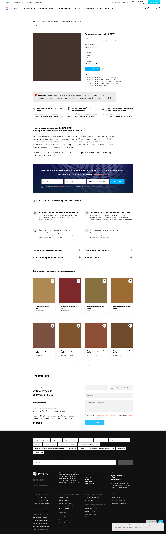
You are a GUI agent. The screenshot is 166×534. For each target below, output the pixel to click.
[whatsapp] (40, 423)
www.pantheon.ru (64, 484)
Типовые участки (89, 500)
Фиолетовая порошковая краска (41, 526)
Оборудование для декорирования (89, 444)
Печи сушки (37, 444)
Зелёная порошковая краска (41, 523)
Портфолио (88, 481)
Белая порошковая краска (40, 497)
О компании (89, 473)
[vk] (34, 480)
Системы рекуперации (50, 444)
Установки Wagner (64, 500)
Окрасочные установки (45, 8)
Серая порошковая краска (40, 500)
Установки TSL (121, 448)
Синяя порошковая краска (40, 520)
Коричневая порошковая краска (41, 506)
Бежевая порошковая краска (41, 503)
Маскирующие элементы (118, 500)
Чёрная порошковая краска (40, 517)
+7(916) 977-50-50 (137, 1)
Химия (107, 8)
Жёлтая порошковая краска (40, 509)
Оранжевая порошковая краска (41, 515)
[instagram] (40, 480)
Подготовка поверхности (91, 517)
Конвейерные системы (101, 440)
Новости (125, 2)
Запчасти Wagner (63, 520)
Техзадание (38, 2)
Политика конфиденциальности (42, 484)
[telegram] (145, 8)
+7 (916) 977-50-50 (42, 391)
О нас (7, 2)
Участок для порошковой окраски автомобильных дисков (49, 448)
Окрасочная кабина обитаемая (68, 444)
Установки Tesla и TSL (65, 503)
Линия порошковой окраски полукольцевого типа (101, 448)
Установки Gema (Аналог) (66, 506)
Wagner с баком (57, 440)
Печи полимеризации (86, 440)
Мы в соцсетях (115, 2)
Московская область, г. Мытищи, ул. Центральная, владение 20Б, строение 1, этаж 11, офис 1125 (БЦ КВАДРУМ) (121, 485)
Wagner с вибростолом (70, 440)
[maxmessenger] (148, 8)
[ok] (37, 480)
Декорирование (89, 8)
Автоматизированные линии (92, 497)
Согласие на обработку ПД (40, 485)
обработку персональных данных (64, 187)
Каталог (43, 21)
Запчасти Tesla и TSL (64, 523)
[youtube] (42, 480)
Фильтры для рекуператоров (119, 503)
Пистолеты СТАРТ (64, 509)
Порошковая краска (28, 8)
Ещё (113, 8)
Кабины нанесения (90, 511)
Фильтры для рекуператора (41, 440)
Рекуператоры (89, 520)
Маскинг (99, 8)
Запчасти (77, 8)
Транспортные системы (91, 514)
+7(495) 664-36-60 (116, 478)
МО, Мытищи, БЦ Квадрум (138, 3)
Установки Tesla (72, 448)
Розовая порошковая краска (40, 529)
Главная (35, 21)
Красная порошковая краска (41, 512)
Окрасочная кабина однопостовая (120, 440)
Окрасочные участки (63, 8)
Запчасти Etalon (63, 517)
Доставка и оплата (17, 2)
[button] (153, 8)
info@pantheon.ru (101, 174)
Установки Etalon (38, 452)
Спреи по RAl (114, 506)
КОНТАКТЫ (115, 473)
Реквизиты (29, 2)
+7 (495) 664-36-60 (43, 394)
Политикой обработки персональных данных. (95, 187)
